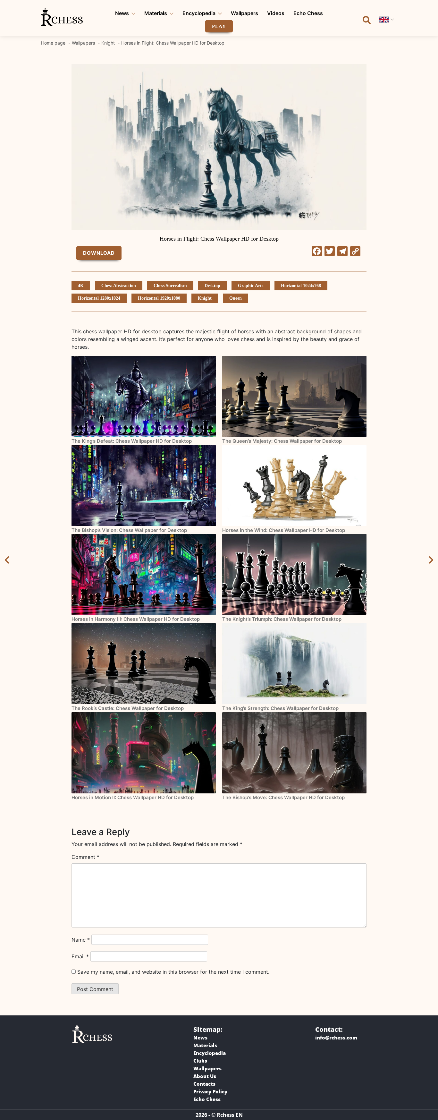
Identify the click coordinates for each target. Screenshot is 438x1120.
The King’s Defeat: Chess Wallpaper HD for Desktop (132, 441)
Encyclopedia (198, 13)
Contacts (204, 1084)
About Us (204, 1076)
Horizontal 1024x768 (301, 285)
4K (81, 285)
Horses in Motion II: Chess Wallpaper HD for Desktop (133, 797)
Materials (155, 13)
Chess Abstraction (118, 285)
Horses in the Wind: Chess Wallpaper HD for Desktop (283, 530)
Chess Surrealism (170, 285)
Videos (275, 13)
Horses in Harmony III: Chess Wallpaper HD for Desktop (136, 619)
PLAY (219, 26)
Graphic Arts (250, 285)
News (122, 13)
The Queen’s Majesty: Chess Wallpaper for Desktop (282, 441)
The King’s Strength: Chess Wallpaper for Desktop (280, 708)
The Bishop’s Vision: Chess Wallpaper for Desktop (129, 530)
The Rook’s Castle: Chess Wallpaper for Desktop (128, 708)
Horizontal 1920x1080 (159, 298)
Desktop (212, 285)
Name (81, 939)
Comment (85, 857)
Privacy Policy (210, 1091)
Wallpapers (244, 13)
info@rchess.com (336, 1037)
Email (80, 956)
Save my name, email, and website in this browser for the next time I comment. (173, 972)
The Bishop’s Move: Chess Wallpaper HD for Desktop (283, 797)
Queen (235, 298)
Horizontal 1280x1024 (99, 298)
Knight (205, 298)
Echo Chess (308, 13)
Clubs (200, 1060)
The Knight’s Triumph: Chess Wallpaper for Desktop (281, 619)
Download (99, 253)
